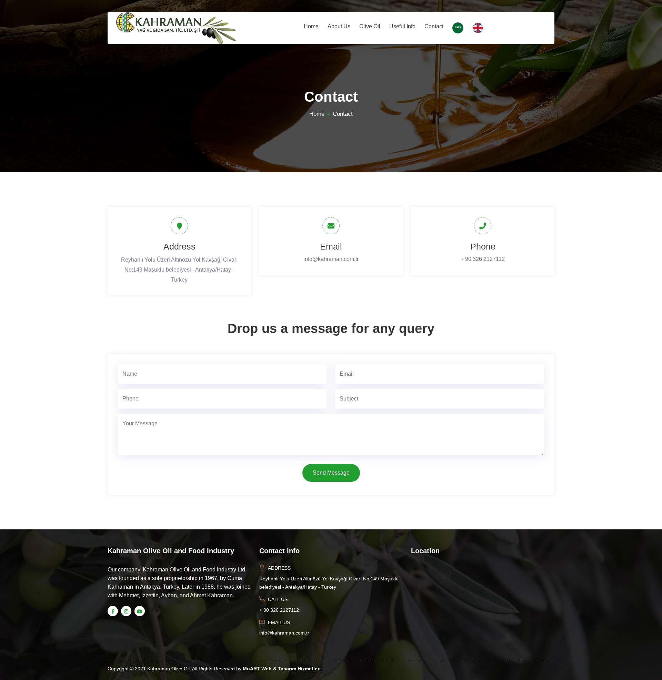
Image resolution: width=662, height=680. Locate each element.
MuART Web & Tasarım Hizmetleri (282, 668)
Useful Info (402, 26)
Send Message (331, 473)
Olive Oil (369, 26)
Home (311, 26)
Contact (433, 26)
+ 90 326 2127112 (483, 259)
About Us (339, 26)
